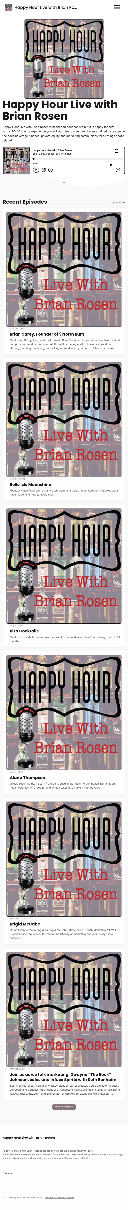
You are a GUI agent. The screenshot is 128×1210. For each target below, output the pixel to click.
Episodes (7, 1173)
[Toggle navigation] (117, 8)
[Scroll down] (64, 181)
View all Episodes (64, 1106)
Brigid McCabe (25, 924)
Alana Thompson (27, 777)
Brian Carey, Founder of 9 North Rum (47, 334)
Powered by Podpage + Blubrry (59, 1197)
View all (117, 202)
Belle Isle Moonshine (30, 484)
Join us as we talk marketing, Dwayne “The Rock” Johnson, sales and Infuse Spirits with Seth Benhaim (63, 1077)
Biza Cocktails (24, 631)
